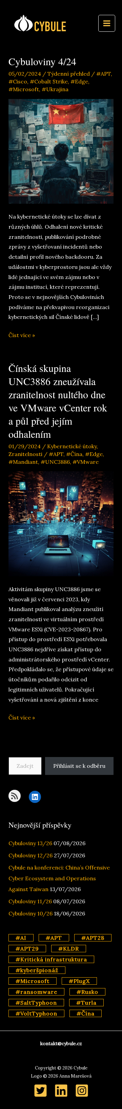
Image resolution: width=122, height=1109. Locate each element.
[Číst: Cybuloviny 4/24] (61, 150)
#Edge (79, 81)
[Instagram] (82, 1091)
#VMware (86, 461)
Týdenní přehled (68, 73)
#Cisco (17, 81)
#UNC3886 (55, 461)
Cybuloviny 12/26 (30, 855)
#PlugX (79, 981)
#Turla (86, 1002)
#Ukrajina (55, 89)
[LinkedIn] (61, 1091)
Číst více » (21, 336)
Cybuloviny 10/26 (30, 913)
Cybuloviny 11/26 (30, 901)
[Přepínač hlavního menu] (106, 23)
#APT (103, 73)
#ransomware (36, 991)
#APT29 (27, 948)
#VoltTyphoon (36, 1013)
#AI (21, 937)
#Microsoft (23, 89)
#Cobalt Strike (49, 81)
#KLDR (68, 948)
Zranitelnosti (25, 454)
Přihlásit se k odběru (79, 765)
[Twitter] (40, 1091)
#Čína (74, 454)
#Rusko (87, 991)
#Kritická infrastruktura (51, 959)
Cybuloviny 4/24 (42, 61)
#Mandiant (23, 461)
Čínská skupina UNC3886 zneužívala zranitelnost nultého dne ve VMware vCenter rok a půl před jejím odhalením (57, 400)
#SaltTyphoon (36, 1002)
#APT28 (92, 937)
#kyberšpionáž (37, 970)
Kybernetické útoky (72, 446)
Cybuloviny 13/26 (30, 843)
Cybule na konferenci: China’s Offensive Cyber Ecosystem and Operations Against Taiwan (59, 878)
